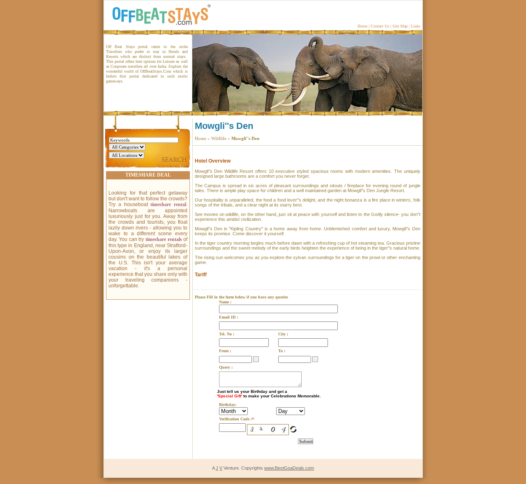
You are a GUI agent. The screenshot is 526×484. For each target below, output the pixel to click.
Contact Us (380, 26)
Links (415, 26)
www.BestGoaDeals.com (289, 468)
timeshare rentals (163, 239)
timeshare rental (168, 204)
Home (362, 26)
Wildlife (218, 138)
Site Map (400, 26)
